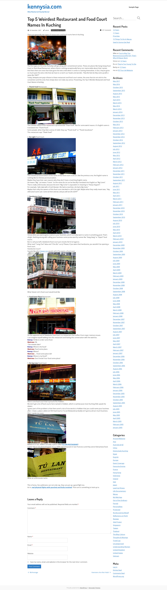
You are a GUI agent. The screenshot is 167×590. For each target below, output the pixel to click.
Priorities (116, 36)
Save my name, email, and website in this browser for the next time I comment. (59, 562)
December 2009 (118, 245)
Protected (116, 510)
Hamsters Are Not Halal (100, 572)
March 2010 (117, 236)
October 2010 (118, 214)
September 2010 (119, 217)
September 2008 (119, 291)
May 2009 (116, 267)
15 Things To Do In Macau (122, 39)
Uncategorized (118, 544)
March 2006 (117, 384)
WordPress (83, 588)
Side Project (117, 522)
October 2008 (118, 288)
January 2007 (117, 353)
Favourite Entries (119, 466)
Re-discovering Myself (121, 513)
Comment (31, 508)
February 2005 (118, 424)
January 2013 (117, 131)
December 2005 (118, 393)
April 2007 (116, 344)
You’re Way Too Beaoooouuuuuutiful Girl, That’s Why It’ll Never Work (124, 55)
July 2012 (116, 149)
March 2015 (117, 103)
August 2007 (117, 332)
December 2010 (118, 208)
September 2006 (119, 366)
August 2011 (117, 183)
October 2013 (118, 121)
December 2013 (118, 115)
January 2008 (117, 316)
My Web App (117, 497)
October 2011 (118, 177)
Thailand (116, 531)
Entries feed (117, 570)
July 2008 (116, 298)
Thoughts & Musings (120, 537)
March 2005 (117, 421)
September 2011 (119, 180)
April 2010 (116, 233)
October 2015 (118, 87)
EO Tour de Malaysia (125, 70)
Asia (114, 442)
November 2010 (119, 211)
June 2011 (116, 189)
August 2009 (117, 257)
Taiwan (115, 528)
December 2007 (118, 319)
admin (47, 30)
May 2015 (116, 97)
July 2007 (116, 335)
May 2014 (116, 106)
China (115, 448)
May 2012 (116, 155)
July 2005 (116, 409)
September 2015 (119, 90)
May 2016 (116, 84)
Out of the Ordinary (120, 500)
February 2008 (118, 313)
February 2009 (118, 276)
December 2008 (118, 282)
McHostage (33, 572)
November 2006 (119, 359)
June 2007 (116, 338)
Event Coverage (118, 463)
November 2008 (119, 285)
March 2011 (117, 199)
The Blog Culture (119, 534)
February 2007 (118, 350)
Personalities (117, 507)
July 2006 (116, 372)
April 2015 (116, 100)
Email (30, 545)
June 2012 (116, 152)
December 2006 (118, 356)
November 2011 (119, 174)
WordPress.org (118, 576)
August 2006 (117, 369)
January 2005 (117, 428)
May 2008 (116, 304)
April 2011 (116, 196)
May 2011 (116, 193)
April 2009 (116, 270)
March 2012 (117, 162)
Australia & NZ (118, 445)
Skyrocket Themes (94, 588)
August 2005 (117, 406)
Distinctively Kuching (58, 30)
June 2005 (116, 412)
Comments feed (119, 573)
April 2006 (116, 381)
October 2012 (118, 140)
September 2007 (119, 329)
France (115, 469)
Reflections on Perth (120, 516)
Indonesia (116, 476)
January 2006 (117, 390)
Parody (115, 503)
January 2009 (117, 279)
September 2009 (119, 254)
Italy (114, 482)
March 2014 (117, 109)
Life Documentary (119, 491)
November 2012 (119, 137)
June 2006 (116, 375)
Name (30, 537)
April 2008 (116, 307)
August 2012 (117, 146)
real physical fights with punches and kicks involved (52, 487)
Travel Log (116, 541)
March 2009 (117, 273)
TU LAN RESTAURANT (70, 444)
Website (30, 553)
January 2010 (117, 242)
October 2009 (118, 251)
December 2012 (118, 134)
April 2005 (116, 418)
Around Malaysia (119, 439)
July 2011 (116, 186)
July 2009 (116, 261)
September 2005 (119, 403)
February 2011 (118, 202)
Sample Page (134, 7)
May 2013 (116, 124)
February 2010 (118, 239)
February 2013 (118, 128)
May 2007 (116, 341)
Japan (115, 485)
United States (118, 553)
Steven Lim (44, 251)
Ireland (115, 479)
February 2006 (118, 387)
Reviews (116, 519)
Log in (115, 567)
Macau (115, 494)
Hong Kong (117, 473)
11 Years (116, 33)
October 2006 (118, 363)
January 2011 (117, 205)
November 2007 (119, 322)
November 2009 (119, 248)
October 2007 (118, 325)
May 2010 (116, 230)
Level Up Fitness (119, 488)
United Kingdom (119, 550)
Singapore (116, 525)
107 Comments (106, 30)
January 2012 (117, 168)
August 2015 (117, 94)
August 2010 (117, 220)
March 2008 (117, 310)
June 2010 (116, 227)
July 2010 (116, 223)
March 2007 (117, 347)
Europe (115, 460)
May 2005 (116, 415)
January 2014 (117, 112)
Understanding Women (121, 547)
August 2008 (117, 295)
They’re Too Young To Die (127, 64)
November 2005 (119, 397)
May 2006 (116, 378)
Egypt (115, 454)
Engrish (115, 457)
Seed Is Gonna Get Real (121, 42)
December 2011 (118, 171)
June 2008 (116, 301)
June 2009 (116, 264)
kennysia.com (44, 7)
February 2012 (118, 165)
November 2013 (119, 118)
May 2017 (116, 81)
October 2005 (118, 400)
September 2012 (119, 143)
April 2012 (116, 159)
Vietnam (116, 556)
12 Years (116, 30)
